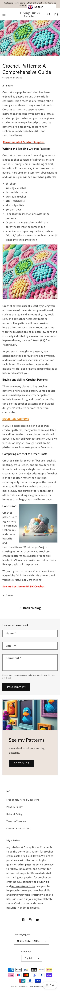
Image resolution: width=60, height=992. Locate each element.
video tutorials (40, 881)
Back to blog (32, 608)
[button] (4, 14)
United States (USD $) (28, 941)
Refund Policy (14, 814)
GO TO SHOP (21, 763)
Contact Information (18, 828)
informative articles (23, 886)
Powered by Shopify (41, 986)
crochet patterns (25, 864)
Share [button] (9, 85)
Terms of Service (16, 821)
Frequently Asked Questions (23, 799)
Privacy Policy (14, 807)
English (28, 958)
